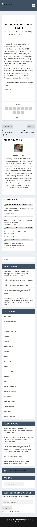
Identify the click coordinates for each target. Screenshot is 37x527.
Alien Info (7, 316)
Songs (6, 381)
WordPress (18, 522)
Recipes (6, 376)
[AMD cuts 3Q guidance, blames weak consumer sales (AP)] (18, 216)
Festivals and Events (11, 331)
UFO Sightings (9, 406)
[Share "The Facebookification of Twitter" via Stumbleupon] (14, 112)
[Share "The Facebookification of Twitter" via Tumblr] (18, 108)
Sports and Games (10, 391)
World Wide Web (10, 416)
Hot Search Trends (17, 471)
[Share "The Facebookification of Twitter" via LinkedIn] (27, 108)
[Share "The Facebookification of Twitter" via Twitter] (10, 108)
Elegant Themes (18, 519)
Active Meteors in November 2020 (16, 285)
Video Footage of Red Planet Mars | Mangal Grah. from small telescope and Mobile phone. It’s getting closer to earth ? (18, 301)
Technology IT (12, 34)
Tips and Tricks (9, 401)
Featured (7, 326)
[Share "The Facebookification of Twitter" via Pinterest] (23, 108)
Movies (6, 351)
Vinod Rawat (16, 32)
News (6, 356)
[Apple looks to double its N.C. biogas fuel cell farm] (18, 228)
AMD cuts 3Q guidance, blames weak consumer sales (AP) (18, 221)
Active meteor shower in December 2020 (18, 280)
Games (6, 336)
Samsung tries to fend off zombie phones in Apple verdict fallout (17, 244)
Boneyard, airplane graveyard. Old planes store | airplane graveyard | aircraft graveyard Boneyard (16, 273)
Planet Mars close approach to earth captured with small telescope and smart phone (17, 292)
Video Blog (8, 411)
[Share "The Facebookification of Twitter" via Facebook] (6, 108)
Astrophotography (10, 321)
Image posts (8, 346)
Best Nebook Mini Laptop (20, 463)
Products (7, 366)
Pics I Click (7, 361)
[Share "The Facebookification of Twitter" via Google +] (14, 108)
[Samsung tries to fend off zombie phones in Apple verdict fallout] (18, 240)
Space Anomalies (10, 386)
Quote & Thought (10, 371)
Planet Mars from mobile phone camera (17, 450)
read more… (8, 90)
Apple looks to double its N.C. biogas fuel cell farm (18, 233)
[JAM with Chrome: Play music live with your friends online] (18, 205)
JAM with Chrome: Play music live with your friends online (18, 209)
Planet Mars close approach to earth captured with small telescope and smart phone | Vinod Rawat (17, 448)
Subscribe (7, 508)
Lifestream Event (15, 457)
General (6, 341)
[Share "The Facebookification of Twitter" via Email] (18, 112)
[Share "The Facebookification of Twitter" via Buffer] (31, 108)
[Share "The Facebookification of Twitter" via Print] (23, 112)
